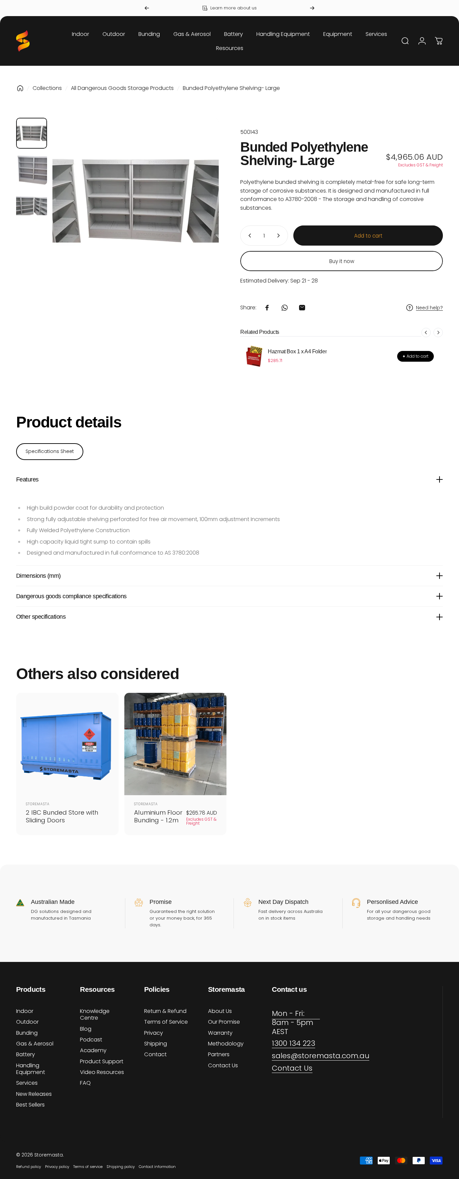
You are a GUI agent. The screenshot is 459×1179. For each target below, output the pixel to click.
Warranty (220, 1033)
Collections (47, 88)
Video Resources (102, 1072)
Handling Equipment (30, 1069)
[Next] (312, 8)
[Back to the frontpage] (20, 88)
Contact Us (223, 1065)
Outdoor (27, 1022)
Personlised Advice (392, 902)
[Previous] (146, 8)
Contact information (157, 1166)
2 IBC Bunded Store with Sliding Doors (62, 816)
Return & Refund (165, 1011)
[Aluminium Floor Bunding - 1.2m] (175, 744)
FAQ (85, 1083)
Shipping (155, 1043)
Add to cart (415, 356)
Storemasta (38, 804)
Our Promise (224, 1022)
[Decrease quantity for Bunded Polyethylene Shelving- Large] (248, 235)
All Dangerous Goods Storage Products (122, 88)
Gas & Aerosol (34, 1043)
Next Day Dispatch (283, 902)
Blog (85, 1029)
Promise (161, 902)
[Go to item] (31, 133)
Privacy (153, 1033)
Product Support (101, 1061)
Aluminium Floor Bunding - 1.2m (158, 816)
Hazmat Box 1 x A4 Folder (297, 351)
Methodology (226, 1043)
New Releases (34, 1094)
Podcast (91, 1039)
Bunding (27, 1033)
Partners (219, 1054)
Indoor (24, 1011)
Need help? (429, 308)
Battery (25, 1054)
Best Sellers (30, 1104)
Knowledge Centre (95, 1015)
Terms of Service (166, 1022)
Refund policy (28, 1166)
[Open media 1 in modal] (135, 201)
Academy (93, 1050)
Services (27, 1083)
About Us (220, 1011)
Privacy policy (57, 1166)
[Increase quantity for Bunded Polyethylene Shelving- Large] (280, 235)
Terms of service (87, 1166)
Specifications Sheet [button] (50, 451)
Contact (155, 1054)
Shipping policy (121, 1166)
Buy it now (341, 261)
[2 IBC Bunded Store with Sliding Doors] (67, 744)
